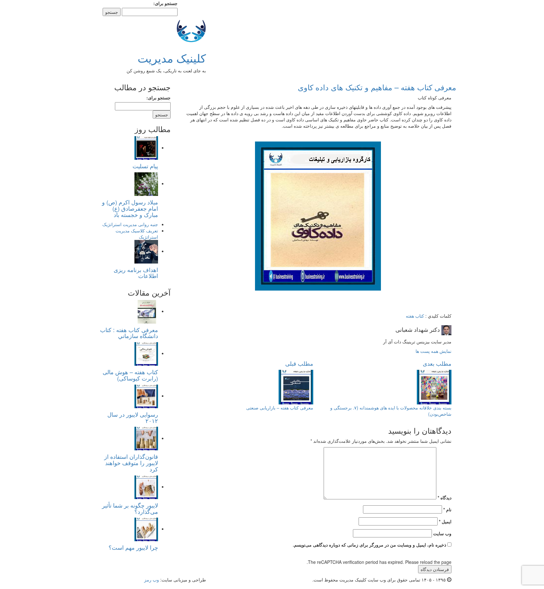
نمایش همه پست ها (433, 351)
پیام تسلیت (145, 166)
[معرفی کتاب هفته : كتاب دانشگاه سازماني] (146, 311)
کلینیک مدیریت (172, 58)
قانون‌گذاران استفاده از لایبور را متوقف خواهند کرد (131, 462)
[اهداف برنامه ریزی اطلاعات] (146, 251)
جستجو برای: (165, 3)
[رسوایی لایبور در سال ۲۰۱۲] (146, 395)
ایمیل (445, 521)
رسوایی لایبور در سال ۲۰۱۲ (132, 417)
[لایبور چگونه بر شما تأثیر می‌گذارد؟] (146, 486)
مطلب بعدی (437, 363)
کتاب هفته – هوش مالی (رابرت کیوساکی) (130, 375)
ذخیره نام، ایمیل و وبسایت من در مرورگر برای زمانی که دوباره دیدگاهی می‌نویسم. (369, 545)
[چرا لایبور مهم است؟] (146, 528)
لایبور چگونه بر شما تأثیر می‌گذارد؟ (130, 508)
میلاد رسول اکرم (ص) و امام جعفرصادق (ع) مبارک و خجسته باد (130, 208)
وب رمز (151, 579)
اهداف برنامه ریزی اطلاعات (136, 272)
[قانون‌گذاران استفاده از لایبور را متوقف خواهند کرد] (146, 438)
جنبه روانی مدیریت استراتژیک (130, 224)
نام (447, 509)
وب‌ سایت (442, 533)
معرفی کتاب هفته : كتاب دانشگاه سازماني (129, 332)
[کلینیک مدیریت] (191, 30)
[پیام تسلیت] (146, 147)
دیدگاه (444, 497)
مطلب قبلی (299, 363)
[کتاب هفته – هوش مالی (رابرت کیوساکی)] (146, 353)
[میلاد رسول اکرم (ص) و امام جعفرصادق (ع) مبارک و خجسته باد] (146, 183)
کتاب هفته (415, 316)
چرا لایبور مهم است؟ (133, 547)
